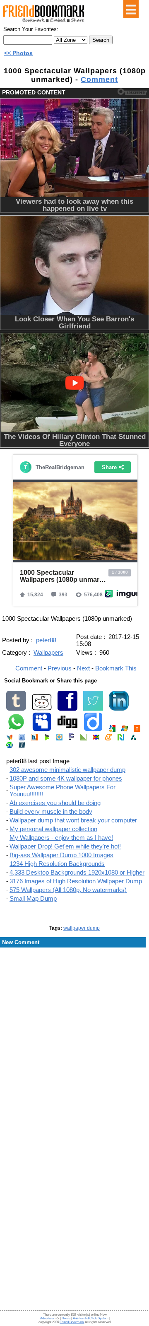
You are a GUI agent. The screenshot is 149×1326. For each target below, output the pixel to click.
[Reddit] (42, 709)
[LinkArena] (83, 738)
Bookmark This (116, 668)
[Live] (124, 730)
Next (83, 668)
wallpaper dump (81, 928)
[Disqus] (74, 1015)
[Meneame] (108, 738)
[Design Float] (59, 738)
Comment (99, 79)
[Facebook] (67, 709)
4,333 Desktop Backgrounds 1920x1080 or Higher (77, 872)
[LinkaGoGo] (96, 738)
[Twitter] (93, 709)
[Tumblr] (16, 709)
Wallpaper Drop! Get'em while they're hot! (65, 846)
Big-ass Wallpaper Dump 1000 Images (61, 854)
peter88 (46, 640)
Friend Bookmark (72, 1322)
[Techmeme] (22, 746)
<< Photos (18, 53)
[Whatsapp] (16, 730)
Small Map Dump (33, 898)
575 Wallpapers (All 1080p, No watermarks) (68, 889)
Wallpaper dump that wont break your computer (73, 820)
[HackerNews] (137, 730)
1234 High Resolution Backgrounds (57, 863)
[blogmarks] (46, 738)
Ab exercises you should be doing (55, 802)
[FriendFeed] (22, 738)
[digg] (67, 730)
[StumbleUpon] (9, 746)
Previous (60, 668)
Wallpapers (48, 652)
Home (66, 1318)
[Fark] (71, 738)
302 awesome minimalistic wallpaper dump (67, 769)
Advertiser (47, 1318)
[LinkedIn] (119, 709)
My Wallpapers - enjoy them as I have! (61, 837)
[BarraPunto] (34, 738)
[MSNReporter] (9, 738)
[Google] (112, 730)
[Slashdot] (133, 738)
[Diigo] (93, 730)
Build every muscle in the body (51, 811)
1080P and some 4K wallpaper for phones (66, 778)
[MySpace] (42, 730)
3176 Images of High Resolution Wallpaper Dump (76, 881)
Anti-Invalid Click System (90, 1318)
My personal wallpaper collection (53, 828)
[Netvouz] (120, 738)
